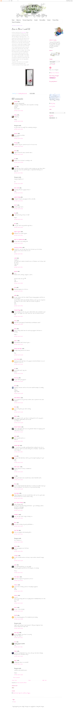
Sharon (15, 607)
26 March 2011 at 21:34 (18, 381)
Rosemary (16, 378)
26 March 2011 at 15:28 (18, 121)
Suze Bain (16, 530)
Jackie (15, 436)
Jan (15, 158)
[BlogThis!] (31, 93)
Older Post (44, 680)
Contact (49, 20)
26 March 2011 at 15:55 (18, 162)
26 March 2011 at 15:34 (18, 129)
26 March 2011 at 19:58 (18, 324)
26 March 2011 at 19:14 (18, 291)
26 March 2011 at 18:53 (18, 283)
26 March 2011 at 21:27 (18, 373)
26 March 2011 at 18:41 (18, 267)
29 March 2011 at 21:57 (18, 611)
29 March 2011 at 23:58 (18, 619)
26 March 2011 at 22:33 (18, 412)
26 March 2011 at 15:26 (18, 110)
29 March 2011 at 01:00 (18, 572)
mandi (15, 258)
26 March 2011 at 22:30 (18, 402)
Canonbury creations (18, 247)
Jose (15, 642)
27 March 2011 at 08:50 (18, 441)
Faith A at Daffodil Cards (19, 239)
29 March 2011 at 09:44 (18, 591)
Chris (15, 287)
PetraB (15, 615)
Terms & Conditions (16, 22)
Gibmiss (15, 271)
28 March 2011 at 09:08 (18, 498)
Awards (36, 20)
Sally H (15, 660)
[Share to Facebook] (33, 93)
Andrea (15, 416)
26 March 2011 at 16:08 (18, 173)
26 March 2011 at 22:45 (18, 422)
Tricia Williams (16, 577)
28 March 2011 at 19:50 (18, 551)
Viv (14, 476)
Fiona (15, 407)
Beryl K (15, 546)
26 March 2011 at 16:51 (18, 183)
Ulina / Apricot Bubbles (18, 502)
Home (13, 20)
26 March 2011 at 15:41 (18, 138)
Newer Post (14, 680)
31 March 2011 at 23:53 (18, 674)
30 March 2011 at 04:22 (18, 628)
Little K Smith (16, 188)
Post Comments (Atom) (21, 682)
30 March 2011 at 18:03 (18, 647)
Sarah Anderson (17, 397)
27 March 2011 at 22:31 (18, 489)
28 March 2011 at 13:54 (18, 526)
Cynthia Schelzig (17, 197)
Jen (14, 368)
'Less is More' (23, 32)
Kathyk (15, 115)
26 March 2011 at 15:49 (18, 154)
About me (18, 20)
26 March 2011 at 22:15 (18, 393)
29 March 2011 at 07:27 (18, 580)
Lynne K (15, 340)
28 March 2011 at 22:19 (18, 560)
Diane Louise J (17, 467)
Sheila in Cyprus (17, 231)
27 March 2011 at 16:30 (18, 452)
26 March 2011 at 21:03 (18, 364)
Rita (15, 223)
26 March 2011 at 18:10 (18, 254)
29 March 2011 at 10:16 (18, 603)
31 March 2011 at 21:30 (18, 664)
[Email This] (30, 93)
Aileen (15, 522)
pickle (15, 565)
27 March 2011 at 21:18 (18, 472)
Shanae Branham (17, 427)
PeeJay (15, 143)
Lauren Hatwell (17, 359)
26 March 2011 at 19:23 (18, 306)
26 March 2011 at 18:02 (18, 235)
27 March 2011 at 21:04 (18, 462)
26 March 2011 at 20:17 (18, 344)
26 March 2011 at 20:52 (18, 355)
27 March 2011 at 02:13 (18, 432)
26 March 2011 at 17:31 (18, 219)
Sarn (15, 385)
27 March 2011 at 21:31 (18, 479)
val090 (15, 295)
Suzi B (15, 205)
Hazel (15, 150)
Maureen (15, 133)
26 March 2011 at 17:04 (18, 193)
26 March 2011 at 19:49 (18, 316)
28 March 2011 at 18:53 (18, 542)
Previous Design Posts (27, 20)
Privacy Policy (55, 20)
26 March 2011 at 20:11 (18, 336)
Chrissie (15, 101)
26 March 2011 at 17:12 (18, 201)
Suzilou (15, 651)
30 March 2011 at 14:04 (18, 637)
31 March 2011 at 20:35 (18, 656)
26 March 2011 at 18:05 (18, 243)
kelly (15, 213)
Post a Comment (16, 677)
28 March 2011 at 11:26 (18, 518)
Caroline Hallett (17, 445)
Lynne (15, 166)
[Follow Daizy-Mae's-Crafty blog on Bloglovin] (52, 78)
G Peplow (16, 555)
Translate (53, 64)
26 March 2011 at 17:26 (18, 208)
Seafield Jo (16, 514)
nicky (15, 456)
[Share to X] (32, 93)
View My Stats (52, 106)
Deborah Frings (17, 310)
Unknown (16, 585)
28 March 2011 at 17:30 (18, 534)
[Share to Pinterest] (34, 93)
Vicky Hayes (16, 493)
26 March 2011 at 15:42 (18, 146)
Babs (15, 328)
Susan (15, 320)
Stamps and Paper (18, 348)
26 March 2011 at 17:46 (18, 227)
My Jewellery (42, 20)
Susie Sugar (16, 632)
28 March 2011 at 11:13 (18, 510)
